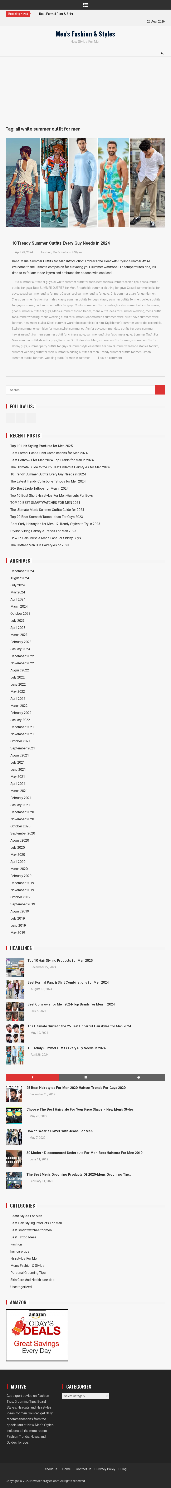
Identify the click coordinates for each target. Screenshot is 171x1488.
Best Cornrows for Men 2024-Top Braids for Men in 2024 (52, 460)
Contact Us (83, 1469)
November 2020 (22, 819)
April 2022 (17, 699)
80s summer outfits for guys (33, 282)
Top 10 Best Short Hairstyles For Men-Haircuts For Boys (51, 496)
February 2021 (20, 798)
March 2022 (19, 706)
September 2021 (22, 748)
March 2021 (19, 791)
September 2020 (22, 833)
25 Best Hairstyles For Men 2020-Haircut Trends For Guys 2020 (76, 1088)
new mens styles (35, 322)
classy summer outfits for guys (78, 299)
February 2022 (20, 713)
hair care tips (19, 1251)
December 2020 (22, 812)
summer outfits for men (114, 340)
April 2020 (17, 862)
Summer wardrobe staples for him (135, 346)
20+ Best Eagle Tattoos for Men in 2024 (39, 488)
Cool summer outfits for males (95, 305)
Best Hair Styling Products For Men (36, 1223)
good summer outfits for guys (31, 311)
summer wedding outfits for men (77, 352)
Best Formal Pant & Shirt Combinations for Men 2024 (49, 453)
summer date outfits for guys (121, 328)
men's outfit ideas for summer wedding (118, 311)
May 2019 (17, 933)
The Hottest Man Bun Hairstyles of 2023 (39, 545)
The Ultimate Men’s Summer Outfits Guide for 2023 (47, 510)
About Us (50, 1469)
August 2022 (19, 670)
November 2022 (22, 663)
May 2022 (17, 692)
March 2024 (19, 606)
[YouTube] (24, 21)
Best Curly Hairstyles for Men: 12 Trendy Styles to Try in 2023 (55, 524)
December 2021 (22, 727)
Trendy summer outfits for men (121, 352)
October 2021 (20, 741)
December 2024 (22, 571)
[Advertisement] (85, 88)
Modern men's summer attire (105, 317)
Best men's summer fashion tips (117, 282)
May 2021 (17, 777)
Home (66, 1469)
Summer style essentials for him (90, 346)
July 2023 (17, 621)
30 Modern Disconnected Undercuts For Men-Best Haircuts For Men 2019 (84, 1153)
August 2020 (19, 840)
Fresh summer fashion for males (138, 305)
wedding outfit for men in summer (67, 357)
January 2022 (20, 720)
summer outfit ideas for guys (38, 340)
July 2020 (17, 848)
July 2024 (17, 585)
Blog (124, 1469)
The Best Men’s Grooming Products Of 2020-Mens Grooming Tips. (78, 1174)
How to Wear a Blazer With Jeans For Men (59, 1131)
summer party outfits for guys (48, 346)
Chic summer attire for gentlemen (133, 293)
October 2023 (20, 614)
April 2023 (17, 628)
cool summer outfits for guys (55, 305)
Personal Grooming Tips (28, 1273)
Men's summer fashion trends (72, 311)
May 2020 (17, 855)
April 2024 (17, 599)
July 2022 (17, 677)
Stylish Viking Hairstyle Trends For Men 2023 (43, 531)
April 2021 (17, 784)
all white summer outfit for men (74, 282)
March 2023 (19, 635)
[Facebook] (10, 21)
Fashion (46, 252)
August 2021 (19, 755)
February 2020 (20, 876)
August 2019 (19, 911)
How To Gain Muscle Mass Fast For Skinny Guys (45, 538)
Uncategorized (21, 1287)
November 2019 (22, 890)
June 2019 (18, 925)
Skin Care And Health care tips (32, 1280)
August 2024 (19, 578)
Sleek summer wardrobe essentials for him (75, 322)
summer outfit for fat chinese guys (109, 334)
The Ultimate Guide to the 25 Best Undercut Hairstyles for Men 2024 (60, 467)
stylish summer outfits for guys (80, 328)
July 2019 (17, 918)
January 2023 (20, 649)
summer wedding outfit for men (33, 352)
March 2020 (19, 869)
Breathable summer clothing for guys (101, 287)
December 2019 (22, 883)
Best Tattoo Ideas (23, 1237)
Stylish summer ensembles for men (35, 328)
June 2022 (18, 684)
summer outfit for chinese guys (64, 334)
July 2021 (17, 762)
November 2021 (22, 734)
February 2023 (20, 642)
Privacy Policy (106, 1469)
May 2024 (17, 592)
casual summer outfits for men (39, 293)
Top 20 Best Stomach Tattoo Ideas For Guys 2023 (46, 517)
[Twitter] (17, 21)
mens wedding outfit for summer (62, 317)
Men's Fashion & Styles (85, 33)
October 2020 (20, 826)
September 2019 (22, 904)
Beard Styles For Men (26, 1216)
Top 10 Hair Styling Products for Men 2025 (41, 446)
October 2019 (20, 897)
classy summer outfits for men (120, 299)
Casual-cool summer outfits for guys (85, 293)
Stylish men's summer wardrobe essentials (133, 322)
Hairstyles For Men (24, 1259)
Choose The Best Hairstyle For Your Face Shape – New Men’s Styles (80, 1109)
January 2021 (20, 805)
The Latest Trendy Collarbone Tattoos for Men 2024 (48, 481)
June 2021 (18, 770)
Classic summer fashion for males (34, 299)
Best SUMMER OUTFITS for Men (54, 287)
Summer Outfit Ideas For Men (77, 340)
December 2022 (22, 656)
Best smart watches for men (31, 1230)
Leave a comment (110, 357)
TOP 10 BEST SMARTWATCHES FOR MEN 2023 (45, 503)
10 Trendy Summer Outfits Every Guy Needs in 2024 (61, 243)
